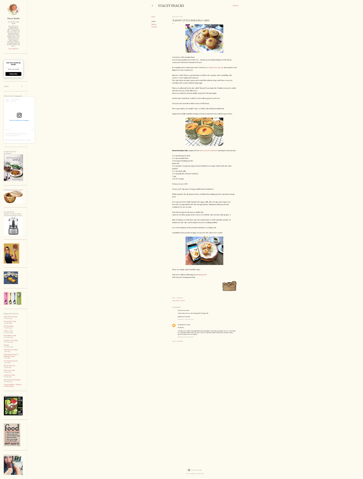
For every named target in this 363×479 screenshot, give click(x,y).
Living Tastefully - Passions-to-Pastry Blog (13, 385)
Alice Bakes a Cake (10, 335)
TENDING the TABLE (11, 350)
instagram (202, 275)
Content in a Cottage (11, 340)
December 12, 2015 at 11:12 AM (186, 337)
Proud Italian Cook (10, 321)
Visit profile (13, 49)
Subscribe (13, 74)
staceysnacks (20, 140)
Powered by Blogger (196, 470)
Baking (153, 24)
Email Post (180, 298)
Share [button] (153, 17)
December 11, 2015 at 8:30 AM (186, 319)
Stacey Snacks (171, 5)
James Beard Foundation (208, 150)
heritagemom (182, 325)
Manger (6, 345)
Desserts (154, 27)
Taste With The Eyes (10, 317)
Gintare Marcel (200, 473)
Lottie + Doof (8, 331)
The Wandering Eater (11, 361)
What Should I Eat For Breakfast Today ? (11, 355)
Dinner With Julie (9, 365)
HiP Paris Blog (8, 326)
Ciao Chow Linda (9, 370)
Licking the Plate (9, 375)
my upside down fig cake (215, 67)
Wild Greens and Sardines (12, 380)
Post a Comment (177, 341)
